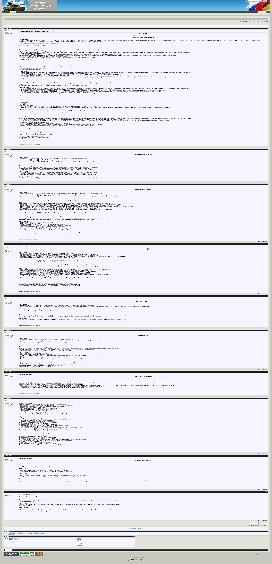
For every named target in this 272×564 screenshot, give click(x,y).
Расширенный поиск (264, 13)
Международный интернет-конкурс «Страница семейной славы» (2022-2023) (23, 24)
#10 (266, 491)
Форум (13, 12)
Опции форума (28, 13)
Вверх (267, 525)
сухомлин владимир (42, 533)
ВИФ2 (260, 549)
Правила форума (79, 545)
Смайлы (78, 539)
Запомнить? (251, 2)
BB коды (78, 538)
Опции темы (258, 26)
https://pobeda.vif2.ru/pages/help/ (156, 76)
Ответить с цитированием (263, 241)
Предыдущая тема (132, 528)
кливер (17, 533)
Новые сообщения (7, 13)
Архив (263, 549)
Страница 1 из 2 (254, 21)
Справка (13, 13)
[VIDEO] (77, 542)
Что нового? (7, 12)
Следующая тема (140, 528)
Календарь (17, 13)
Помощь (265, 0)
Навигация (35, 13)
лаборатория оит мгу (23, 533)
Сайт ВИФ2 (19, 12)
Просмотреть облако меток (10, 534)
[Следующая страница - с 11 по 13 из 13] (261, 21)
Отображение (264, 26)
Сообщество (22, 13)
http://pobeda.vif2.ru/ (58, 76)
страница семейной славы (32, 533)
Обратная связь (256, 549)
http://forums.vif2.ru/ (138, 77)
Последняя (264, 21)
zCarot (138, 561)
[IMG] (77, 540)
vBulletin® (135, 559)
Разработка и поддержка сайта (133, 562)
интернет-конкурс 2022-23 (10, 533)
